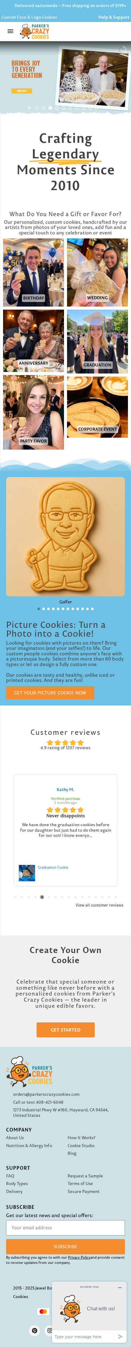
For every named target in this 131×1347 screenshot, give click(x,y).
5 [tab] (42, 897)
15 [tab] (109, 897)
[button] (123, 31)
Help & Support (113, 17)
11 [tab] (82, 897)
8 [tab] (62, 897)
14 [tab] (102, 897)
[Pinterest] (34, 1330)
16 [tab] (116, 897)
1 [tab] (15, 897)
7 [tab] (55, 897)
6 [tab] (49, 897)
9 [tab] (69, 897)
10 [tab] (75, 897)
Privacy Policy (79, 1257)
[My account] (108, 31)
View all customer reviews (99, 905)
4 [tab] (35, 897)
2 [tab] (22, 897)
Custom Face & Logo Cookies (29, 17)
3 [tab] (28, 897)
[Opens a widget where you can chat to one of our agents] (89, 1312)
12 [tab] (89, 897)
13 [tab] (95, 897)
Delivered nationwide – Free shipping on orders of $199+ (70, 5)
